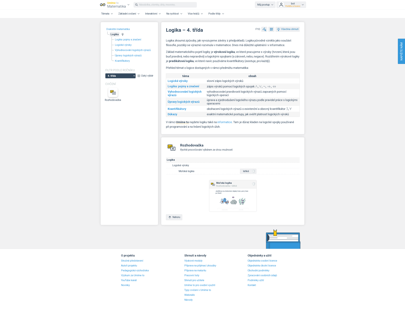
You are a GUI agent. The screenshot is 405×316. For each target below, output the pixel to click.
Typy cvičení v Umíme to (197, 290)
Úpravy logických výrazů (128, 55)
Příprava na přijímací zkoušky (200, 265)
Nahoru (176, 217)
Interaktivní (151, 13)
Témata (105, 13)
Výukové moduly (193, 260)
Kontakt (252, 285)
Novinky (125, 285)
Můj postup (263, 4)
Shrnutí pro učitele (194, 280)
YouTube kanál (129, 280)
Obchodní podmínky (258, 270)
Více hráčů (193, 13)
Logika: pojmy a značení (128, 39)
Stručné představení (132, 260)
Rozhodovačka (113, 99)
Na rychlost (172, 13)
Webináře (189, 295)
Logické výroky (123, 44)
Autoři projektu (129, 265)
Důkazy (172, 114)
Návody (188, 299)
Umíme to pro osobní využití (199, 285)
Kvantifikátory (122, 60)
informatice (224, 122)
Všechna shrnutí (290, 29)
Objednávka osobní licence (262, 260)
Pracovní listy (191, 275)
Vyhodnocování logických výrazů (133, 50)
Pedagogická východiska (135, 270)
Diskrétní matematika (118, 29)
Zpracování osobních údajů (262, 275)
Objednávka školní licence (262, 265)
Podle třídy (214, 13)
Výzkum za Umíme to (132, 275)
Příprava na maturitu (195, 270)
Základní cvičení (127, 13)
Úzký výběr (147, 75)
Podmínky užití (256, 280)
